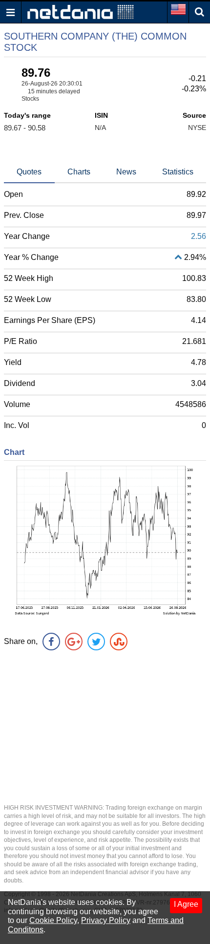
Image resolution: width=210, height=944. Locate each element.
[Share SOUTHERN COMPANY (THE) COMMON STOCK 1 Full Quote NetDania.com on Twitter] (96, 641)
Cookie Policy (53, 920)
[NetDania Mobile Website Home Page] (80, 11)
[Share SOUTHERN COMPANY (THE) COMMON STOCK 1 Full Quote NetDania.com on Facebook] (51, 641)
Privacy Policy (105, 920)
